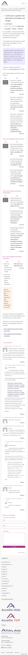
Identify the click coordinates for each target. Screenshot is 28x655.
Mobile (3, 588)
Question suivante (5, 82)
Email (4, 525)
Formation (4, 578)
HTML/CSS (20, 28)
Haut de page (21, 552)
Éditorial (14, 28)
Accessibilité (15, 8)
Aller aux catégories (2, 0)
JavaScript (4, 583)
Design (3, 571)
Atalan (3, 569)
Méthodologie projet (6, 585)
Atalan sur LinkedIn (7, 647)
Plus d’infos (21, 94)
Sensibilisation (5, 593)
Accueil (10, 8)
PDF (3, 590)
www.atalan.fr (9, 645)
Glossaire (3, 652)
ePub (3, 576)
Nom (4, 520)
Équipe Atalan (20, 26)
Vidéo (3, 595)
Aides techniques (6, 564)
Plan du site (17, 652)
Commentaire (6, 531)
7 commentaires (8, 23)
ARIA (3, 566)
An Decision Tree (14, 69)
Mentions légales (10, 652)
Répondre (22, 361)
